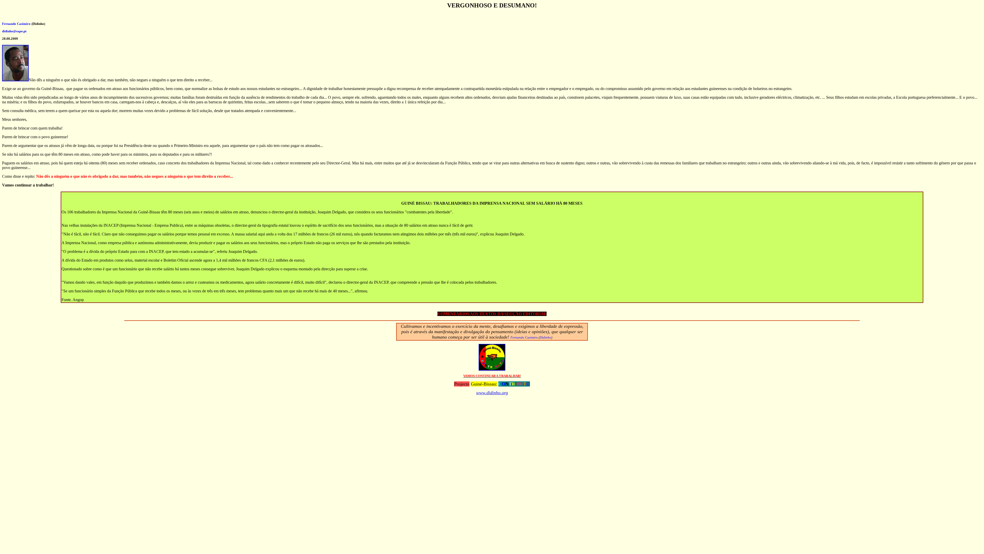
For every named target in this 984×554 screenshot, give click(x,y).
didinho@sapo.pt (14, 31)
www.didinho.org (492, 392)
